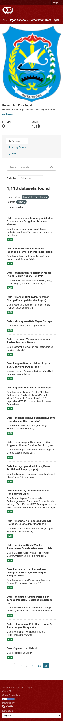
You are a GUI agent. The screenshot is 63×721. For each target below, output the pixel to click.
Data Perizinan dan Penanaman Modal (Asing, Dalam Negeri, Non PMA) (29, 274)
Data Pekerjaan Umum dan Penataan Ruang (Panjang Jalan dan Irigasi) (28, 298)
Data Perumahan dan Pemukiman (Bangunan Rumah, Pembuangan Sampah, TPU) (26, 572)
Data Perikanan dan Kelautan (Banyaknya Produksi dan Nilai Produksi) (31, 419)
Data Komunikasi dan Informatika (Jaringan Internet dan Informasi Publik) (30, 250)
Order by (11, 177)
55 (39, 665)
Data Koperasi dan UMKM (22, 648)
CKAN (7, 706)
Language (7, 710)
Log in (56, 2)
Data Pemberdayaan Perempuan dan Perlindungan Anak (28, 492)
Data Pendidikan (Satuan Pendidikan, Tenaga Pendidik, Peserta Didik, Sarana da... (29, 600)
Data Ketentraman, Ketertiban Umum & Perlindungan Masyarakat (29, 625)
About (14, 153)
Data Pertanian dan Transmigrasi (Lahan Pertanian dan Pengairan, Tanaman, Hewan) (30, 221)
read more (7, 114)
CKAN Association (11, 695)
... (27, 665)
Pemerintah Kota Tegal (44, 20)
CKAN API (7, 691)
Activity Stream (18, 147)
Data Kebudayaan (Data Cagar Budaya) (29, 321)
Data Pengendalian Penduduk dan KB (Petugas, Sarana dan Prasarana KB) (29, 522)
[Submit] (52, 167)
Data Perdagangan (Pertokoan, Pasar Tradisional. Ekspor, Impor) (28, 467)
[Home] (3, 20)
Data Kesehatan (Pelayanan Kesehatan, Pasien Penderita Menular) (30, 340)
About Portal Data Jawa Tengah (17, 687)
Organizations (17, 20)
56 (45, 665)
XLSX (10, 239)
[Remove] (46, 197)
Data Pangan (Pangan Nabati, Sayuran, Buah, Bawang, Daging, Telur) (29, 365)
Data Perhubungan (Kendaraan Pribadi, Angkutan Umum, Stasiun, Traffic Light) (30, 443)
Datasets (15, 141)
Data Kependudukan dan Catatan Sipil (29, 387)
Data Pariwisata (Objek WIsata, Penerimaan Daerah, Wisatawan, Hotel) (29, 546)
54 (33, 665)
